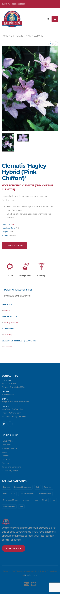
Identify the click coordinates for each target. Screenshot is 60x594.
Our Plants (17, 36)
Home (5, 36)
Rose (36, 500)
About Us (6, 459)
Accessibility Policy (10, 470)
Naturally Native (44, 494)
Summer (7, 346)
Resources (6, 445)
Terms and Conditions (11, 467)
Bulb (37, 487)
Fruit (13, 494)
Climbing (41, 276)
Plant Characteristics (18, 290)
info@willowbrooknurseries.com (15, 402)
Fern (5, 494)
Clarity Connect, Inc (31, 575)
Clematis (38, 36)
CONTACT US (13, 548)
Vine (28, 36)
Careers (5, 456)
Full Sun (9, 276)
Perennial (26, 500)
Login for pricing (14, 246)
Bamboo (6, 487)
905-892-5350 (8, 394)
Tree (53, 500)
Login (4, 452)
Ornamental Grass (10, 500)
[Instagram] (4, 423)
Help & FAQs (7, 441)
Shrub (44, 500)
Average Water (25, 276)
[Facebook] (10, 423)
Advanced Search (9, 448)
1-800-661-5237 (19, 4)
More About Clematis (17, 296)
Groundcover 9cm (27, 494)
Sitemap (5, 463)
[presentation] (5, 88)
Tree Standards (9, 506)
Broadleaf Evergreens (22, 487)
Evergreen (48, 487)
